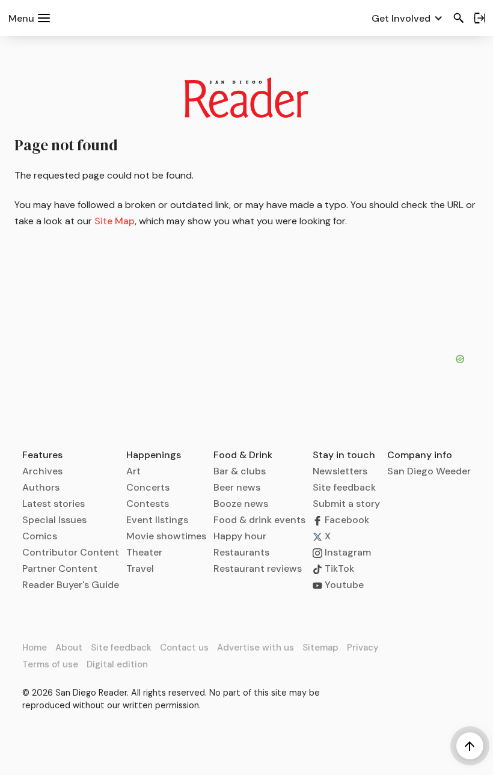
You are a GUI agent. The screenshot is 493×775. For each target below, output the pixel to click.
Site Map (114, 221)
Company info (419, 455)
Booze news (240, 503)
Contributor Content (70, 552)
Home (34, 648)
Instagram (346, 552)
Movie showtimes (166, 536)
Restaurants (241, 552)
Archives (42, 471)
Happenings (153, 455)
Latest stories (53, 503)
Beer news (236, 487)
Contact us (184, 648)
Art (133, 471)
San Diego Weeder (429, 471)
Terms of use (50, 664)
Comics (39, 536)
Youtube (343, 584)
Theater (144, 552)
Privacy (363, 648)
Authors (41, 487)
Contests (147, 503)
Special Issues (54, 519)
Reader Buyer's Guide (70, 584)
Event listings (157, 519)
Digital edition (117, 664)
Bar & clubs (239, 471)
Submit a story (346, 503)
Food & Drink (242, 455)
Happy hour (239, 536)
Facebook (345, 519)
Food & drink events (259, 519)
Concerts (148, 487)
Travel (140, 568)
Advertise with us (255, 648)
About (68, 648)
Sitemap (320, 648)
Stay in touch (344, 455)
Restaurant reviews (257, 568)
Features (42, 455)
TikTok (338, 568)
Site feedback (344, 487)
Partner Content (59, 568)
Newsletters (340, 471)
